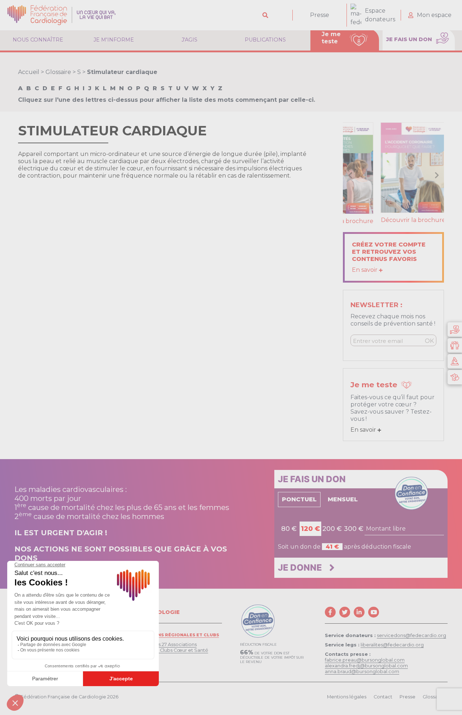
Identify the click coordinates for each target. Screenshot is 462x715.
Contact (383, 695)
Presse (319, 15)
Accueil (28, 72)
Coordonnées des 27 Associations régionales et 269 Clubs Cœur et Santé (163, 646)
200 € (332, 528)
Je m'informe (113, 39)
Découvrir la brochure (393, 220)
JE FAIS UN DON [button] (409, 39)
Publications (265, 39)
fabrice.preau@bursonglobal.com (365, 659)
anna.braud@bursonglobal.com (362, 670)
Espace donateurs (380, 15)
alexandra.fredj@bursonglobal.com (366, 664)
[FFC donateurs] (454, 329)
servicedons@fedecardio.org (411, 634)
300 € (353, 528)
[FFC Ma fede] (454, 345)
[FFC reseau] (454, 377)
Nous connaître (38, 39)
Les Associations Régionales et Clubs (168, 633)
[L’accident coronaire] (393, 167)
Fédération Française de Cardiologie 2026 (69, 695)
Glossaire (58, 72)
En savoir (365, 268)
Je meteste (331, 38)
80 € (289, 528)
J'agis (189, 39)
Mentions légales (346, 695)
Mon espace (434, 15)
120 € (310, 528)
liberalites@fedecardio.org (392, 643)
